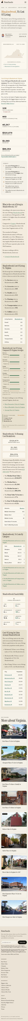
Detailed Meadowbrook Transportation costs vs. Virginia (13, 579)
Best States (4, 974)
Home (2, 7)
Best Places (4, 961)
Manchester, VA (9, 698)
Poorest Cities (4, 972)
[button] (14, 418)
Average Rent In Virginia (12, 410)
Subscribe (22, 942)
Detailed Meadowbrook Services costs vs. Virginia (14, 541)
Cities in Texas (5, 987)
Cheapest (3, 966)
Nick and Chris (15, 954)
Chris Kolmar (9, 35)
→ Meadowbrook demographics (11, 66)
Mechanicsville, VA (10, 678)
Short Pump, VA (9, 681)
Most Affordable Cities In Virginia (15, 407)
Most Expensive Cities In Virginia (14, 404)
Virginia (13, 223)
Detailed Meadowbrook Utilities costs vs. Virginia (14, 585)
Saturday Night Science (7, 103)
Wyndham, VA (8, 701)
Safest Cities (4, 964)
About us (3, 998)
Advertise (3, 1004)
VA (6, 7)
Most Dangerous (5, 970)
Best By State (4, 977)
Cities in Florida (5, 989)
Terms (2, 1009)
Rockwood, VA (8, 704)
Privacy (3, 1007)
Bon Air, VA (7, 691)
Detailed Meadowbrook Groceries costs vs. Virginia (13, 568)
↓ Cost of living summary (9, 64)
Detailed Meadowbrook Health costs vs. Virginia (13, 574)
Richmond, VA (8, 675)
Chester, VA (8, 684)
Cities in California (6, 985)
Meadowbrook (12, 7)
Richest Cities (4, 968)
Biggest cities (4, 983)
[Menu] (25, 2)
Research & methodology (7, 1000)
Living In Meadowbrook (12, 256)
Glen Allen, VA (8, 688)
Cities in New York (6, 992)
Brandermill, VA (8, 694)
